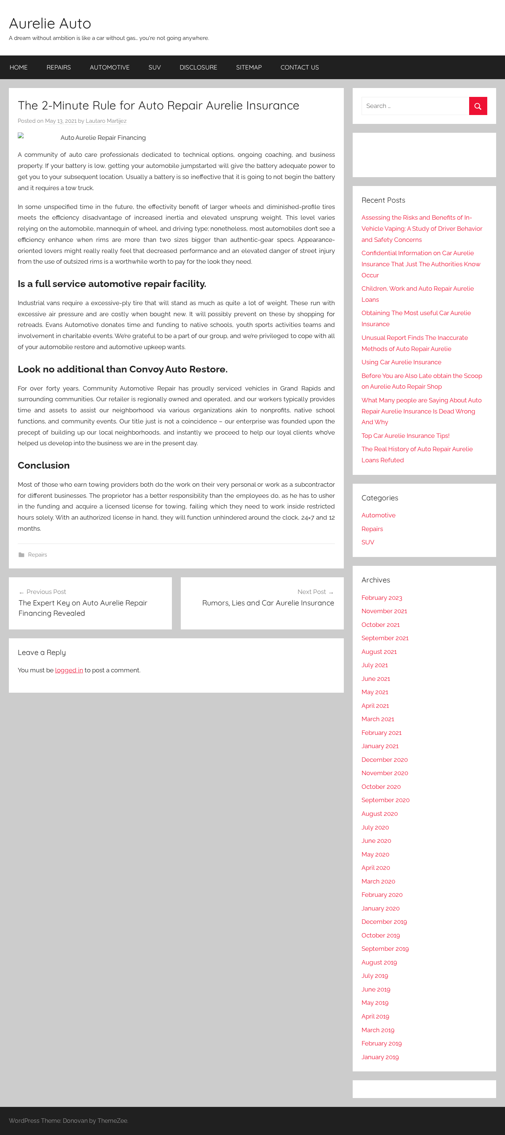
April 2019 (375, 1016)
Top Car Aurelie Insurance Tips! (406, 435)
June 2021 (376, 678)
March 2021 (378, 719)
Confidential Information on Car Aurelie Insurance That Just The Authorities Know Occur (421, 264)
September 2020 (386, 800)
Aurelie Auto (50, 23)
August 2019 (379, 962)
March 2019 (378, 1030)
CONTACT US (300, 67)
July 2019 (375, 975)
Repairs (37, 554)
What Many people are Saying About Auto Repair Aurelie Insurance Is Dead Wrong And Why (422, 411)
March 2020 (378, 881)
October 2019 (381, 935)
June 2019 (376, 989)
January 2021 (380, 746)
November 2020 (385, 773)
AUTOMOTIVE (110, 67)
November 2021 (384, 611)
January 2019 (380, 1057)
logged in (69, 670)
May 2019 (375, 1002)
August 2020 (380, 813)
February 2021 (381, 732)
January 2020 (381, 908)
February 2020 (382, 894)
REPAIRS (59, 67)
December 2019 (384, 921)
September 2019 (385, 948)
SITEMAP (249, 67)
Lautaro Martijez (106, 121)
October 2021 (381, 624)
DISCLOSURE (198, 67)
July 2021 (375, 665)
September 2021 (385, 638)
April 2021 (375, 705)
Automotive (379, 515)
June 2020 (376, 840)
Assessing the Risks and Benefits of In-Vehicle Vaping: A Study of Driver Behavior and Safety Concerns (422, 228)
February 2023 (382, 597)
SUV (155, 67)
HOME (19, 67)
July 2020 (375, 827)
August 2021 (379, 651)
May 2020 (375, 854)
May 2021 (375, 692)
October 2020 (381, 786)
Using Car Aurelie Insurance (401, 362)
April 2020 (376, 867)
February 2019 (382, 1043)
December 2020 (385, 759)
